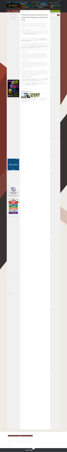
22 (27, 441)
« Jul (8, 445)
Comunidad (22, 11)
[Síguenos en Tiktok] (18, 11)
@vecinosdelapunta (10, 293)
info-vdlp (23, 21)
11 (13, 440)
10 (9, 440)
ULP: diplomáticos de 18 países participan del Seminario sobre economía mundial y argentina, (25, 100)
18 (13, 441)
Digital (26, 11)
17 (9, 441)
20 (20, 441)
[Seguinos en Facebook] (13, 11)
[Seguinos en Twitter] (14, 11)
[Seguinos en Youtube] (17, 11)
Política (28, 11)
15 (27, 440)
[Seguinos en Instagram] (15, 11)
